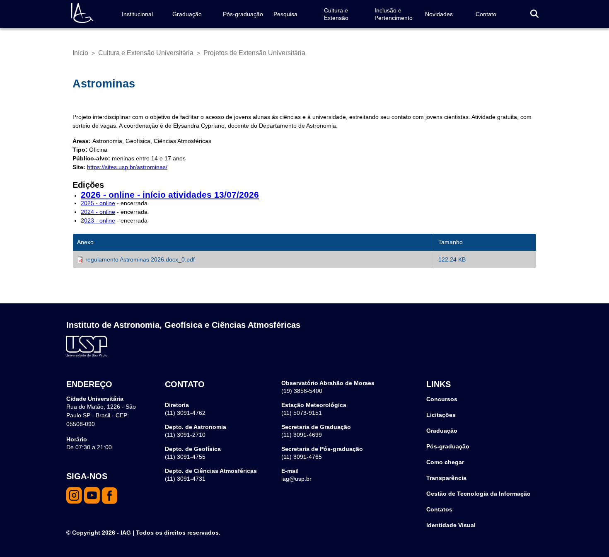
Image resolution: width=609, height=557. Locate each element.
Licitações (441, 415)
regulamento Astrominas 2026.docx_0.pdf (140, 259)
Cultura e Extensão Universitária (145, 52)
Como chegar (445, 462)
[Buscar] (534, 14)
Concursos (441, 399)
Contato (486, 14)
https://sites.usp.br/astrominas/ (127, 167)
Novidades (439, 14)
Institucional (137, 14)
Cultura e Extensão (336, 14)
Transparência (446, 478)
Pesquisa (285, 14)
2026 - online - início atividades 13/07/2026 (170, 194)
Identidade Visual (451, 525)
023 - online (99, 220)
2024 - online (98, 211)
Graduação (187, 14)
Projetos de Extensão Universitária (254, 52)
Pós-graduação (243, 14)
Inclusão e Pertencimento (394, 14)
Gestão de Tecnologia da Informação (478, 493)
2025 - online (98, 203)
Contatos (439, 509)
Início (80, 52)
